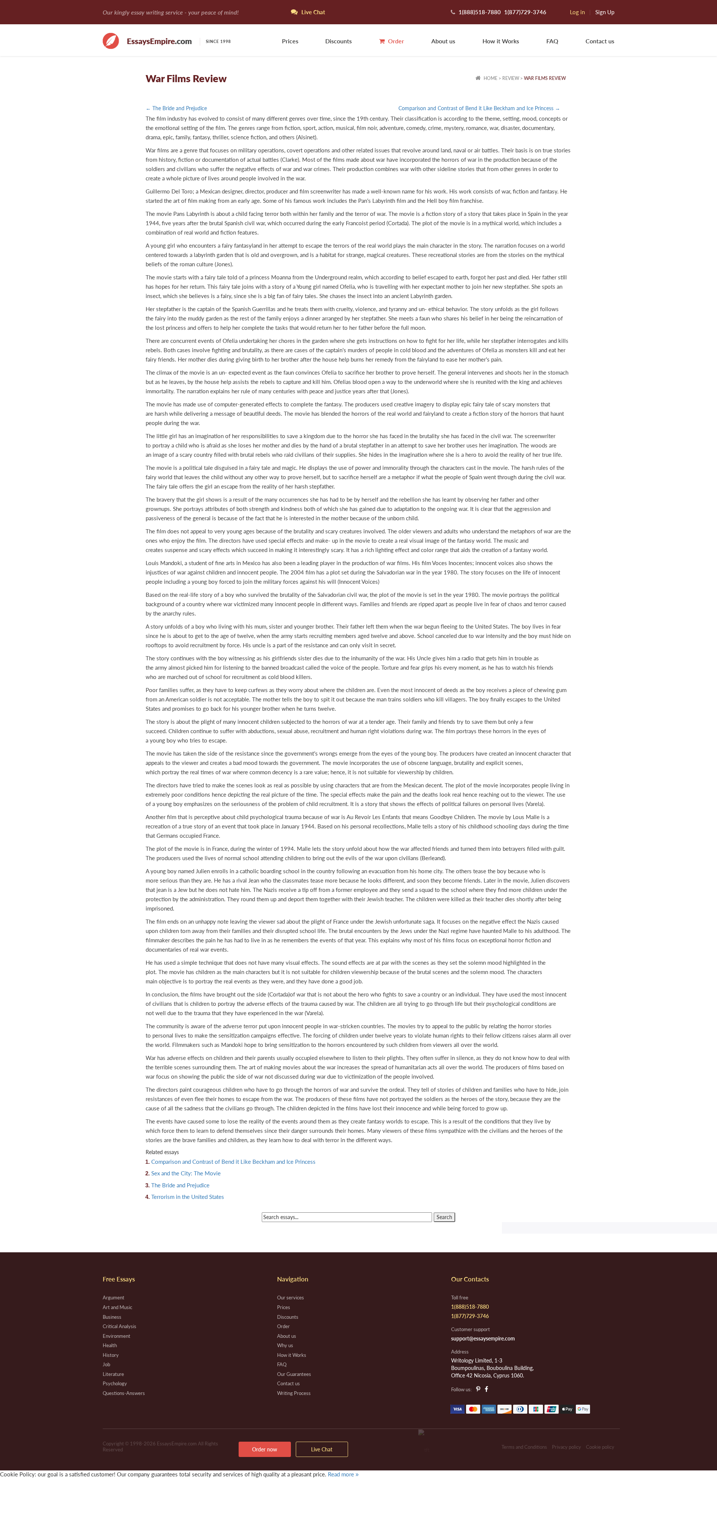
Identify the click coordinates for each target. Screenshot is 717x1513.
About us (443, 40)
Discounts (338, 40)
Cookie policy (600, 1447)
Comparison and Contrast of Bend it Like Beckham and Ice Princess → (479, 108)
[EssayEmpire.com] (166, 40)
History (111, 1355)
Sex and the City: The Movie (186, 1173)
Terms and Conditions (524, 1447)
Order (395, 40)
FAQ (552, 40)
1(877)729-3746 (525, 12)
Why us (285, 1345)
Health (110, 1345)
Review (510, 78)
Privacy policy (566, 1447)
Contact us (600, 40)
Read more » (343, 1474)
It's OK (26, 1490)
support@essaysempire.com (483, 1338)
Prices (290, 40)
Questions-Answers (124, 1393)
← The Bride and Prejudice (176, 108)
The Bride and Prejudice (180, 1185)
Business (112, 1317)
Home (489, 78)
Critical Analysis (119, 1326)
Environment (116, 1336)
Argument (113, 1297)
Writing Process (294, 1393)
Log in (577, 12)
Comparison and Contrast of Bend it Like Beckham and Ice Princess (233, 1161)
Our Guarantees (294, 1374)
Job (106, 1364)
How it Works (500, 40)
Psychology (115, 1383)
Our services (290, 1297)
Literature (113, 1374)
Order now (264, 1449)
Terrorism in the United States (187, 1196)
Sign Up (604, 12)
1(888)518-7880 (480, 12)
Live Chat (321, 1449)
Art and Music (117, 1307)
